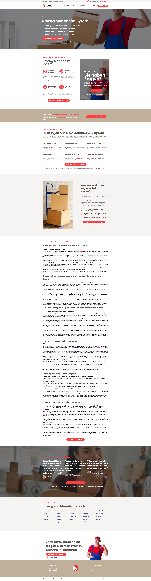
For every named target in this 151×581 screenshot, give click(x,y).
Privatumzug (51, 147)
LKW (79, 385)
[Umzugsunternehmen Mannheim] (48, 5)
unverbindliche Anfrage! (100, 168)
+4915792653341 (103, 1)
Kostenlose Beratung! (89, 71)
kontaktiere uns (50, 273)
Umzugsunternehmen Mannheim (50, 578)
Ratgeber (94, 578)
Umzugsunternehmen (69, 5)
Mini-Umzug (55, 368)
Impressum (99, 578)
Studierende (71, 146)
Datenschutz (106, 578)
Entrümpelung (104, 147)
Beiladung (61, 157)
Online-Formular (90, 200)
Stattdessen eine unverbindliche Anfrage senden (97, 94)
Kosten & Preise (92, 5)
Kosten (81, 251)
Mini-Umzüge (77, 147)
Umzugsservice (81, 5)
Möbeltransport (81, 158)
